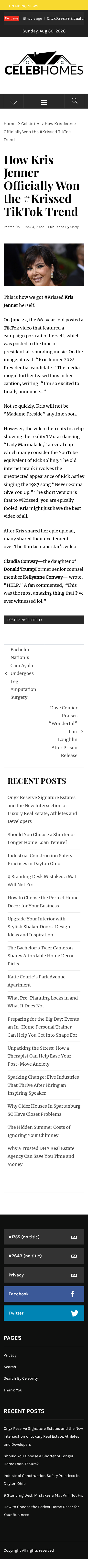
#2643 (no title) (25, 1256)
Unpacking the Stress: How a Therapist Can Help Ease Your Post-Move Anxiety (39, 1056)
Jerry (75, 227)
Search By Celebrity (21, 1378)
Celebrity (33, 620)
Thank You (13, 1390)
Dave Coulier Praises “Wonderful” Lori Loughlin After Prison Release (63, 731)
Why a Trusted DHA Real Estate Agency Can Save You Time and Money (41, 1156)
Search (10, 1366)
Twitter (16, 1313)
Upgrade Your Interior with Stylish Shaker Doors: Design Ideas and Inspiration (39, 927)
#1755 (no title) (24, 1237)
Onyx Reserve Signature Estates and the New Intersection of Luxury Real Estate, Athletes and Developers (43, 1436)
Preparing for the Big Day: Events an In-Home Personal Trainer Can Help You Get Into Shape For (43, 1027)
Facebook (19, 1294)
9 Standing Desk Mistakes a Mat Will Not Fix (43, 1495)
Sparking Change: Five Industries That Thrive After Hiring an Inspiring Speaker (43, 1085)
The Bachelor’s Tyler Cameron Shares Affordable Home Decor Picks (41, 956)
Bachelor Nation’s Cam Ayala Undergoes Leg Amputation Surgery (23, 673)
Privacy (16, 1275)
